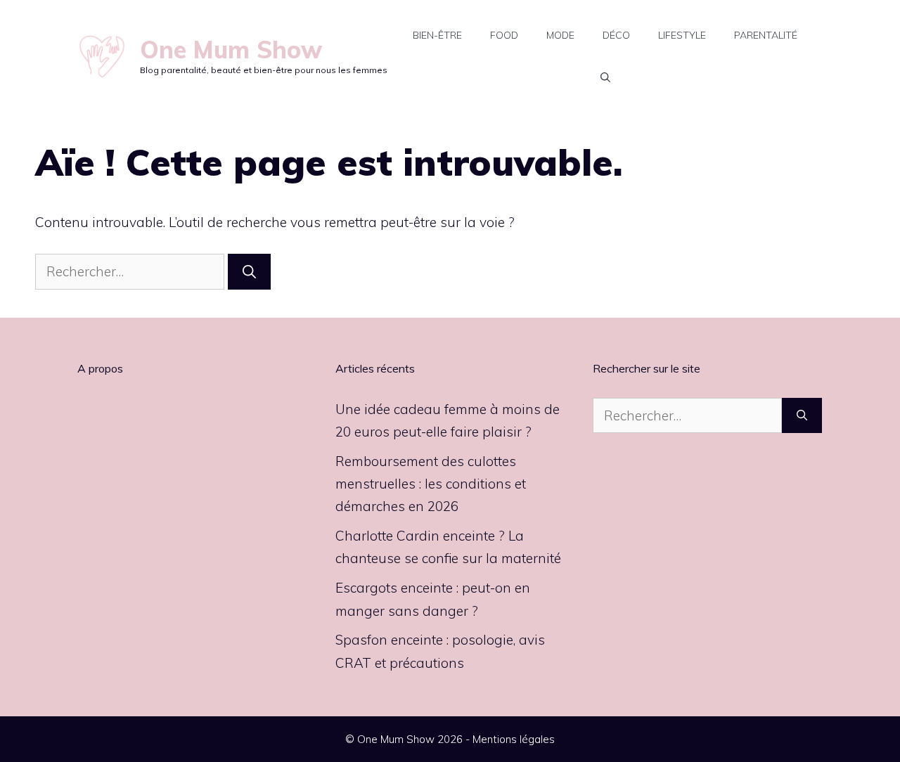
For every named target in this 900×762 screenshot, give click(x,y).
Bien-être (437, 35)
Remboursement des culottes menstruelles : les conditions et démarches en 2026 (430, 484)
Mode (560, 35)
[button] (605, 77)
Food (504, 35)
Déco (616, 35)
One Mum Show (231, 49)
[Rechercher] (249, 272)
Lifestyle (682, 35)
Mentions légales (513, 739)
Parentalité (765, 35)
